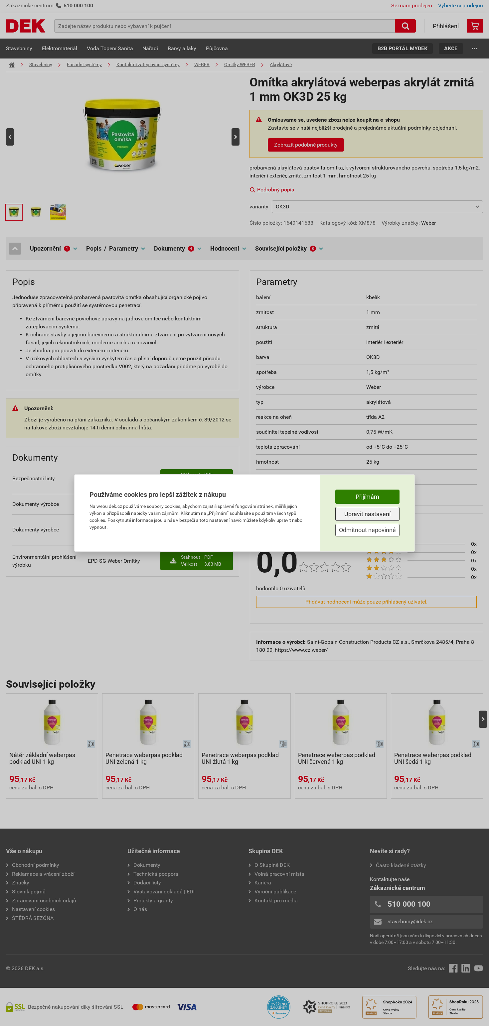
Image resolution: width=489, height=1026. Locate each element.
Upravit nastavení (367, 514)
